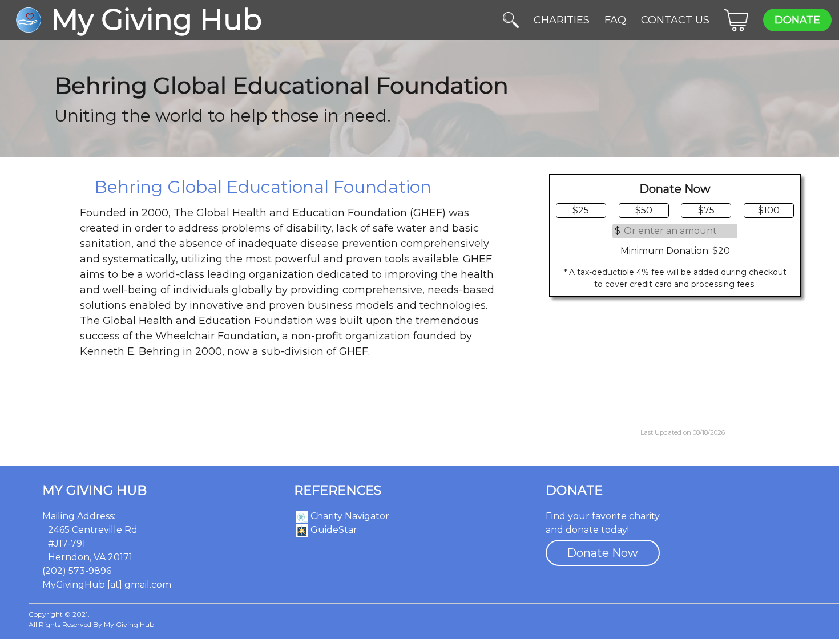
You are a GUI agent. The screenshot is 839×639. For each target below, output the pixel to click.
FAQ (615, 20)
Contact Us (675, 20)
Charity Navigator (348, 516)
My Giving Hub (94, 490)
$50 (643, 210)
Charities (562, 20)
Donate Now (602, 553)
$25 (580, 210)
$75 (706, 210)
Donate (797, 20)
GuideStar (332, 529)
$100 (769, 210)
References (337, 490)
